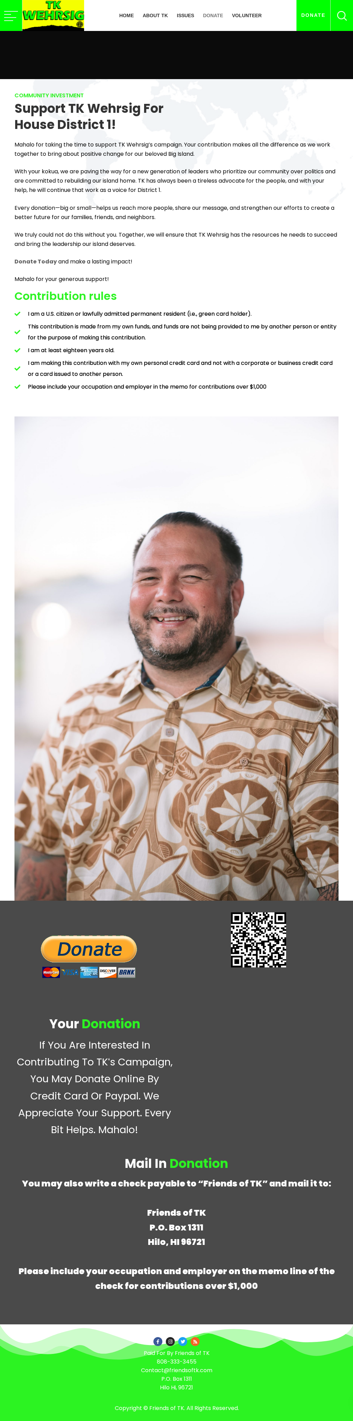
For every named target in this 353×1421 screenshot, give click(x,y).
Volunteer (247, 15)
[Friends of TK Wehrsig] (53, 15)
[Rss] (195, 1341)
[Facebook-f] (157, 1341)
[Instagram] (170, 1341)
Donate (213, 15)
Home (126, 15)
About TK (155, 15)
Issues (185, 15)
